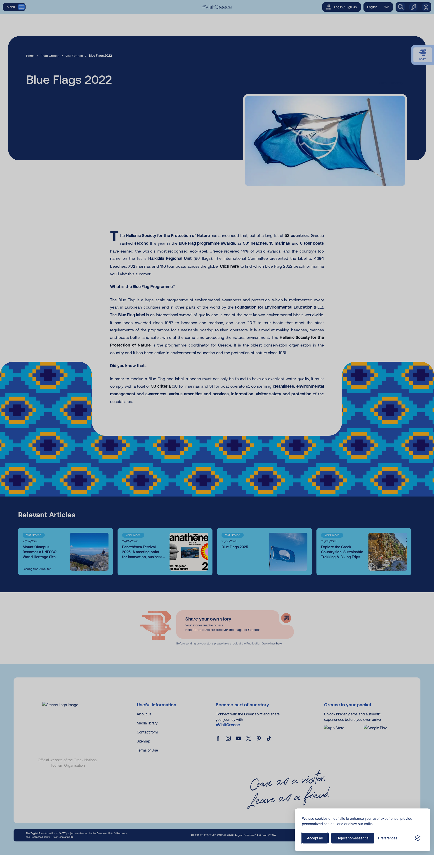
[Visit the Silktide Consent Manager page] (417, 838)
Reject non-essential (352, 838)
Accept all (315, 838)
